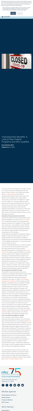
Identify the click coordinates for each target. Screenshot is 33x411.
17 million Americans (10, 194)
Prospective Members (7, 400)
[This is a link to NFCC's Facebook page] (3, 385)
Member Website (6, 397)
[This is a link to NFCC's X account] (7, 385)
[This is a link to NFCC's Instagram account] (11, 385)
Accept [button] (13, 13)
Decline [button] (19, 13)
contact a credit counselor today (13, 359)
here (29, 321)
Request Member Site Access (9, 395)
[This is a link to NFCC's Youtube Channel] (14, 385)
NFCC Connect (5, 402)
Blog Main (7, 16)
